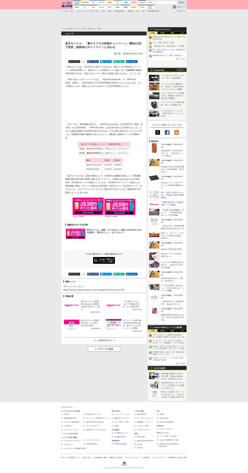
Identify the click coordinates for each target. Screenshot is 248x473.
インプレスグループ (159, 457)
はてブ (108, 61)
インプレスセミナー (93, 426)
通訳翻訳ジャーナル (144, 422)
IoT (143, 11)
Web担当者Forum (70, 418)
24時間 (162, 33)
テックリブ (138, 444)
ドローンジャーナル (71, 430)
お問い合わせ (87, 457)
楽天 (109, 11)
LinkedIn (133, 61)
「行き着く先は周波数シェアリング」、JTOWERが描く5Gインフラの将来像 (172, 212)
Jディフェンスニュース (145, 418)
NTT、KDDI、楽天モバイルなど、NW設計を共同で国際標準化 (172, 195)
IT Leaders (67, 426)
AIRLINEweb (141, 414)
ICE (158, 411)
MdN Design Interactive (145, 441)
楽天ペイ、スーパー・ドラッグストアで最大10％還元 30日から (172, 235)
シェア (95, 61)
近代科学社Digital (120, 444)
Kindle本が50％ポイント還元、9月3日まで (167, 55)
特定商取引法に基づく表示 (177, 457)
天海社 (162, 414)
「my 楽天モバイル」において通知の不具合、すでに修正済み (131, 304)
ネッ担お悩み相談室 (71, 433)
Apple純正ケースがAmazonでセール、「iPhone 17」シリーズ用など (172, 153)
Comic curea (164, 418)
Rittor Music (116, 411)
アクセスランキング (162, 29)
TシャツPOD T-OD (121, 422)
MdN (136, 433)
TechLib (139, 448)
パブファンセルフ (166, 429)
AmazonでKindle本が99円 (171, 249)
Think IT (66, 414)
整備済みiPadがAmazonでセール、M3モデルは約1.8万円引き (172, 317)
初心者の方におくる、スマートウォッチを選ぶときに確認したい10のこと (172, 385)
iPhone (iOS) (119, 11)
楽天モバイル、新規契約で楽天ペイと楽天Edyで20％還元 (90, 323)
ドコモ (65, 11)
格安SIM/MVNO (153, 11)
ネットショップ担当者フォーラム (97, 418)
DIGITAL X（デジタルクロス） (96, 430)
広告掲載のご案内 (100, 457)
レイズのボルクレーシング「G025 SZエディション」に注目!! (173, 113)
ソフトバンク (81, 11)
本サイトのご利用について (70, 457)
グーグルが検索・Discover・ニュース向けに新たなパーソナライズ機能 (172, 288)
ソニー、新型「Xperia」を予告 (163, 43)
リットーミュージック (122, 414)
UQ (103, 11)
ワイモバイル (94, 11)
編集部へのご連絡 (116, 457)
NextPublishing (91, 444)
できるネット (68, 444)
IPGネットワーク (163, 433)
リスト (83, 61)
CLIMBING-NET (119, 437)
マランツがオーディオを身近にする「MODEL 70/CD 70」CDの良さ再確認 (173, 95)
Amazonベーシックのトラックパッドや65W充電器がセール (173, 185)
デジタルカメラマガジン (72, 441)
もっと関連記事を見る (103, 340)
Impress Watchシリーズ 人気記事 (168, 327)
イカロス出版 (139, 411)
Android (130, 11)
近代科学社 (115, 441)
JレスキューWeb (143, 426)
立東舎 (116, 426)
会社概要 (146, 457)
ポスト (76, 61)
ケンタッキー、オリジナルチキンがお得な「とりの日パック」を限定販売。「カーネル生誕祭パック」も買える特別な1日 (169, 343)
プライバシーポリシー (132, 457)
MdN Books (141, 437)
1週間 (172, 33)
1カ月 (182, 33)
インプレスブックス (93, 440)
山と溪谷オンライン (121, 433)
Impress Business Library (95, 422)
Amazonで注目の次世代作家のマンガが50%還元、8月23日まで (172, 169)
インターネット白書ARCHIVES (75, 448)
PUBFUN (160, 426)
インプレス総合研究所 (71, 422)
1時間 (153, 33)
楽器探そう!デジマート (122, 418)
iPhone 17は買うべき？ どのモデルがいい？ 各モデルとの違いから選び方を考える (172, 394)
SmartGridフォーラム (93, 414)
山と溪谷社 (115, 430)
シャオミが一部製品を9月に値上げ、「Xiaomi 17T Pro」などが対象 (172, 264)
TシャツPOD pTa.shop (168, 436)
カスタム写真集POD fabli (169, 440)
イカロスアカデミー (144, 430)
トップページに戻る (104, 349)
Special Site (159, 70)
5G (138, 11)
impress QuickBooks (167, 422)
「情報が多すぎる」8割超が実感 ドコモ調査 (168, 46)
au (72, 11)
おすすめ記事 (159, 368)
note (120, 61)
